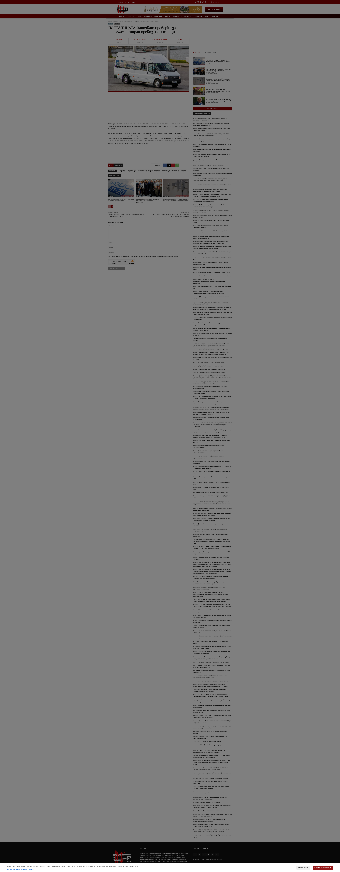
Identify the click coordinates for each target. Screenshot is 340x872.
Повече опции (303, 868)
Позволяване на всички (322, 868)
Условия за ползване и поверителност (20, 869)
